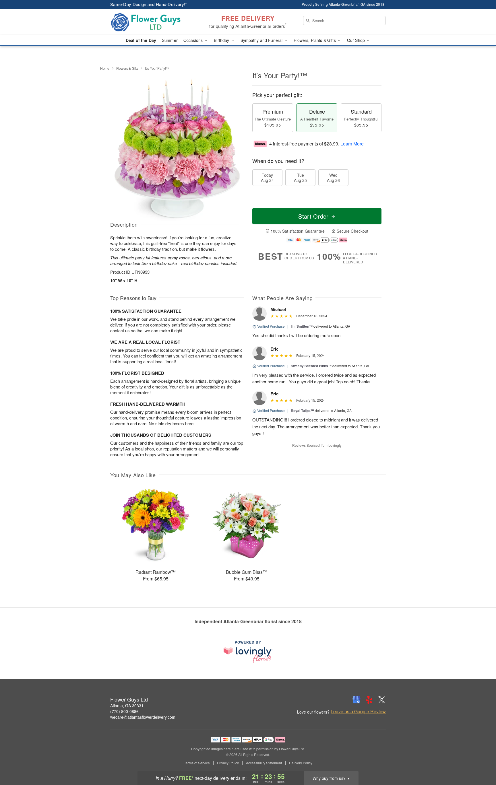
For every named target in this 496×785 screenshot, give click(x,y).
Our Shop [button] (356, 40)
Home (104, 68)
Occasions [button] (193, 40)
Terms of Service (197, 763)
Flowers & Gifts (127, 68)
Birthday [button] (222, 40)
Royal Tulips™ (302, 410)
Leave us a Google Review (358, 711)
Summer (170, 40)
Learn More (352, 143)
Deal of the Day (141, 40)
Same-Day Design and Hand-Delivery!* (148, 4)
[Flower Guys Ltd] (151, 22)
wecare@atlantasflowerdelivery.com (142, 717)
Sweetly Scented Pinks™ (311, 365)
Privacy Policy (228, 763)
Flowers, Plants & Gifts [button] (315, 40)
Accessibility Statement (264, 763)
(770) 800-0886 (124, 711)
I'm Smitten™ (302, 326)
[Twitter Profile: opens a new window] (382, 700)
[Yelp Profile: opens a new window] (369, 700)
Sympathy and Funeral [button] (262, 40)
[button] (480, 760)
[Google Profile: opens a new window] (356, 700)
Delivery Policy (300, 763)
